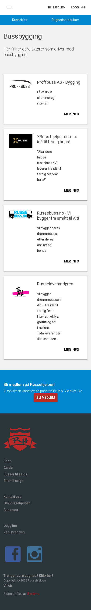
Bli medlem (56, 7)
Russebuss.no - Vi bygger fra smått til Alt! (58, 216)
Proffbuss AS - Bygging (58, 82)
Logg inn (78, 7)
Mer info (71, 114)
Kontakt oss (12, 497)
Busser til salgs (15, 474)
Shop (7, 461)
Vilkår (8, 586)
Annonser (11, 510)
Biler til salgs (14, 481)
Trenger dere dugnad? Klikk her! (28, 576)
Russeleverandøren (55, 283)
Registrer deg (14, 532)
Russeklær (20, 20)
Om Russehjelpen (17, 503)
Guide (8, 468)
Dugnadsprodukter (65, 20)
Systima (33, 594)
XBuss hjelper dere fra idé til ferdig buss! (57, 139)
